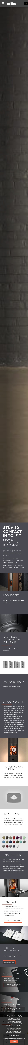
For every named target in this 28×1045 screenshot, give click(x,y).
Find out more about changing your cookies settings (14, 1038)
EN (26, 3)
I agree (14, 1041)
